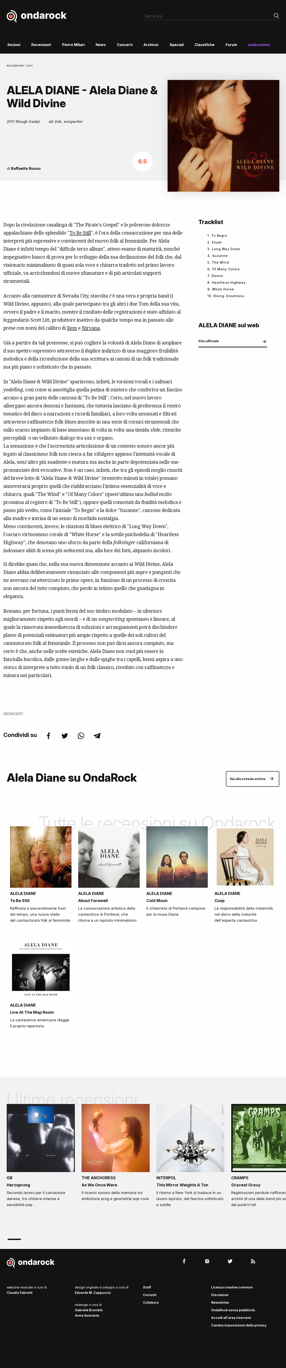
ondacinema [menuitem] (259, 44)
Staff (147, 1287)
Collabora (151, 1302)
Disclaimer (220, 1295)
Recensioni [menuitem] (41, 44)
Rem (72, 328)
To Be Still (80, 233)
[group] (41, 1157)
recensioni (16, 65)
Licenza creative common (232, 1287)
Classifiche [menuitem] (204, 44)
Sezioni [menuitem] (13, 44)
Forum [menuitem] (231, 44)
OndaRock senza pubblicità (233, 1310)
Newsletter (220, 1302)
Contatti (149, 1295)
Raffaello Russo (26, 168)
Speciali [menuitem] (177, 44)
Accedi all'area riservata (231, 1318)
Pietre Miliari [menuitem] (73, 44)
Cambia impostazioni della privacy (238, 1325)
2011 (30, 65)
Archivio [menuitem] (150, 44)
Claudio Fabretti (19, 1293)
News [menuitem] (101, 44)
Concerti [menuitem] (124, 44)
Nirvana (91, 328)
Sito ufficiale (208, 341)
